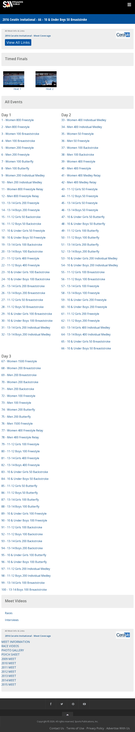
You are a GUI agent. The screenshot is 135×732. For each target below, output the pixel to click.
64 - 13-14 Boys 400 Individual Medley (86, 334)
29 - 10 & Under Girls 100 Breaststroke (26, 314)
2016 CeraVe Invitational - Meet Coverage (28, 35)
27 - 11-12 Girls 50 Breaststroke (22, 300)
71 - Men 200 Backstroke (17, 389)
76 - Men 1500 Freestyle (17, 423)
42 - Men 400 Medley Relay (78, 182)
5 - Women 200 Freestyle (17, 148)
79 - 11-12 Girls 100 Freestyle (20, 444)
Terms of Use (75, 728)
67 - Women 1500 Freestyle (19, 361)
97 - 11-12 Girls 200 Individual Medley (25, 569)
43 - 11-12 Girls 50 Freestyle (79, 189)
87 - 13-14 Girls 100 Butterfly (20, 500)
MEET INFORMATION (15, 642)
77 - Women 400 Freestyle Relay (22, 430)
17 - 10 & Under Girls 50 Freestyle (23, 231)
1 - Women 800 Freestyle (17, 120)
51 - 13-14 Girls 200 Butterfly (80, 245)
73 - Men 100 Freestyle (16, 403)
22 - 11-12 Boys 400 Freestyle (20, 265)
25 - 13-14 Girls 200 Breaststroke (23, 286)
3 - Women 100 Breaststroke (20, 134)
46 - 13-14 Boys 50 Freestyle (79, 210)
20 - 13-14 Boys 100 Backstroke (22, 251)
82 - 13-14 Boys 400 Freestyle (20, 465)
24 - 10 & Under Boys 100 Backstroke (25, 279)
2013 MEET (8, 676)
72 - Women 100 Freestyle (18, 396)
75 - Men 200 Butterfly (16, 417)
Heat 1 (17, 89)
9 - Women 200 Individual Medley (23, 175)
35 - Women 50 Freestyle (77, 134)
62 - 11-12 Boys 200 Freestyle (80, 321)
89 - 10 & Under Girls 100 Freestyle (24, 513)
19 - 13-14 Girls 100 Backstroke (21, 245)
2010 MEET (8, 663)
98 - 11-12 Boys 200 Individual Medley (26, 576)
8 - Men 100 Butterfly (15, 168)
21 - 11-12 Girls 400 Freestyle (20, 258)
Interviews (12, 620)
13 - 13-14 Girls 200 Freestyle (20, 203)
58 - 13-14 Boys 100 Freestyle (80, 293)
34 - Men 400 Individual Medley (81, 127)
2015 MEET (8, 684)
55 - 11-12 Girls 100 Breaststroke (83, 272)
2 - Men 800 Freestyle (15, 127)
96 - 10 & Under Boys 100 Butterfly (24, 562)
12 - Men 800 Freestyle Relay (20, 196)
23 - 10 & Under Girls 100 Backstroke (25, 272)
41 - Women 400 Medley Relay (81, 175)
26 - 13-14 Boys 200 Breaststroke (23, 293)
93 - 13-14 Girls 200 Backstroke (21, 541)
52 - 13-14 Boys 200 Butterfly (80, 251)
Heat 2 (49, 89)
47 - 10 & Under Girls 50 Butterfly (83, 217)
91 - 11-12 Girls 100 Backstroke (21, 527)
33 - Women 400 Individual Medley (83, 120)
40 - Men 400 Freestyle (76, 168)
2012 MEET (8, 672)
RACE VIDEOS (10, 646)
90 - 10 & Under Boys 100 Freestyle (24, 520)
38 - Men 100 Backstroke (77, 155)
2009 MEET (8, 659)
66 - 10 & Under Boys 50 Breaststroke (86, 348)
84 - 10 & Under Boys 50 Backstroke (25, 479)
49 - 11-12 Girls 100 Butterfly (80, 231)
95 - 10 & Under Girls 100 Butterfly (23, 555)
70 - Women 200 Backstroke (19, 382)
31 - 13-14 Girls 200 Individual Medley (25, 327)
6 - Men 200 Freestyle (15, 155)
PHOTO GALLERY (12, 650)
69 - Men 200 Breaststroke (19, 375)
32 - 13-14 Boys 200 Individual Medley (26, 334)
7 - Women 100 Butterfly (17, 161)
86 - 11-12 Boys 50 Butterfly (19, 493)
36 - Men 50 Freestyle (75, 141)
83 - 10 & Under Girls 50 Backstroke (24, 472)
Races (8, 613)
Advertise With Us (118, 728)
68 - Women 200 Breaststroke (21, 368)
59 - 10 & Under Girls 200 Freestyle (84, 300)
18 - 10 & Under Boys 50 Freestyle (23, 237)
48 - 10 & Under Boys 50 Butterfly (83, 224)
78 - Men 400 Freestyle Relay (20, 437)
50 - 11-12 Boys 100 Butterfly (80, 237)
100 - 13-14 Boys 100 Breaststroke (24, 590)
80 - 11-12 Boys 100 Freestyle (20, 451)
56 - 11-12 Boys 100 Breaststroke (83, 279)
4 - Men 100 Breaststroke (18, 141)
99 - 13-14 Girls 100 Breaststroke (23, 583)
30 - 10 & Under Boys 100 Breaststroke (27, 321)
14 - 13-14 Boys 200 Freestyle (20, 210)
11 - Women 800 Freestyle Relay (22, 189)
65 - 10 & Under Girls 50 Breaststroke (85, 341)
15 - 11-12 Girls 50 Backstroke (21, 217)
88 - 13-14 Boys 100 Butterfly (20, 506)
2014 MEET (8, 680)
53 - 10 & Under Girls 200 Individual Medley (89, 258)
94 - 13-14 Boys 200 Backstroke (22, 548)
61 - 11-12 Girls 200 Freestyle (80, 314)
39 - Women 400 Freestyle (78, 161)
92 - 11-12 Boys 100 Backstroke (22, 534)
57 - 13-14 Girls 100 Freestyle (80, 286)
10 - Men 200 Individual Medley (21, 182)
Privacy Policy (95, 728)
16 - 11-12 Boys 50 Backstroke (21, 224)
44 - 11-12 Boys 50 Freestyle (79, 196)
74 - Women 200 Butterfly (18, 410)
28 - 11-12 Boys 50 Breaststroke (22, 307)
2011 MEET (8, 667)
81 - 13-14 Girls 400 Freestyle (20, 458)
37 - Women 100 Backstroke (79, 148)
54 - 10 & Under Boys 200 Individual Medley (89, 265)
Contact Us (57, 728)
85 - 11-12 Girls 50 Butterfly (19, 486)
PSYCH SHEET (10, 654)
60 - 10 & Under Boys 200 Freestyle (84, 307)
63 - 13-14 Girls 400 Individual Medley (85, 327)
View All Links (18, 42)
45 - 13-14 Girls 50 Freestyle (79, 203)
